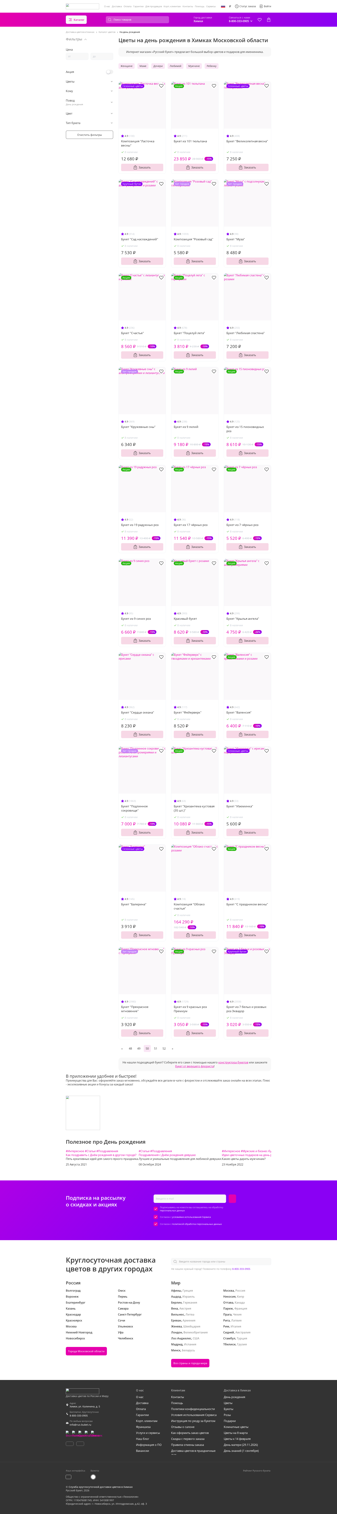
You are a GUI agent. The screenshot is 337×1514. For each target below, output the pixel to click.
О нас (107, 6)
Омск (121, 1290)
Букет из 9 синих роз (136, 619)
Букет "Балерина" (133, 904)
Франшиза (143, 1427)
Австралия (242, 1332)
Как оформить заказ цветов (190, 1433)
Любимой (175, 66)
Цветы (228, 1403)
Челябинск (125, 1338)
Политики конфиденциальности (193, 1409)
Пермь (122, 1296)
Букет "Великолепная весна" (247, 141)
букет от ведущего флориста (194, 1066)
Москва (71, 1326)
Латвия (236, 1320)
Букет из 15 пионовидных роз (245, 429)
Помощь (199, 6)
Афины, (176, 1290)
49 (138, 1048)
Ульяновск (125, 1326)
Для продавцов (153, 6)
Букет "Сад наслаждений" (139, 239)
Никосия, (229, 1296)
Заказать (145, 167)
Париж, (228, 1308)
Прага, (227, 1314)
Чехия (237, 1314)
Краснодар (73, 1314)
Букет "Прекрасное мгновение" (134, 1009)
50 (147, 1048)
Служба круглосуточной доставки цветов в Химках (101, 1487)
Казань (71, 1308)
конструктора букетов (233, 1062)
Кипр (240, 1296)
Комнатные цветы (236, 1427)
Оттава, (228, 1302)
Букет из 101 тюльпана (190, 141)
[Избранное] (259, 19)
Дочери (158, 66)
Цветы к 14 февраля (237, 1439)
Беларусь (188, 1350)
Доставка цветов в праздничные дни (193, 1453)
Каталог (79, 19)
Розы (227, 1415)
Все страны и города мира (190, 1363)
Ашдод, (176, 1296)
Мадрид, (177, 1344)
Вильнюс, (178, 1314)
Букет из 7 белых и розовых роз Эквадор (246, 1009)
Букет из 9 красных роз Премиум (190, 1009)
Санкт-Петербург (130, 1314)
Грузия (242, 1344)
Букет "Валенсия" (239, 712)
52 (164, 1048)
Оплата (127, 6)
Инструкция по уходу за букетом (193, 1421)
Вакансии (142, 1451)
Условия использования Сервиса (194, 1415)
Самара (123, 1308)
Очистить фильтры (89, 134)
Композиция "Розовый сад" (193, 239)
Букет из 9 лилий (186, 427)
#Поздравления (107, 1151)
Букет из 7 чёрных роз (242, 525)
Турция (242, 1338)
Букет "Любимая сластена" (245, 333)
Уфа (120, 1332)
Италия (236, 1326)
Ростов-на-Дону (129, 1302)
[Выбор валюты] (230, 6)
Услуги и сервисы (148, 1433)
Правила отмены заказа (187, 1445)
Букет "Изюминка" (239, 806)
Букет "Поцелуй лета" (189, 333)
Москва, (229, 1290)
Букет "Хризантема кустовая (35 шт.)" (194, 808)
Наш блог (142, 1439)
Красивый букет (185, 619)
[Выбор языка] (223, 6)
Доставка (117, 6)
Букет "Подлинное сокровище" (134, 808)
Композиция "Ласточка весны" (137, 143)
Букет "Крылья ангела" (242, 619)
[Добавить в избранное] (161, 86)
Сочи (121, 1320)
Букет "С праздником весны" (247, 904)
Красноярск (74, 1320)
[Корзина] (268, 19)
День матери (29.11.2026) (241, 1445)
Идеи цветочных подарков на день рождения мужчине (259, 1155)
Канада (240, 1302)
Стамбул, (229, 1338)
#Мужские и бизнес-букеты (259, 1151)
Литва (190, 1314)
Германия (190, 1302)
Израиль (188, 1296)
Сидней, (229, 1332)
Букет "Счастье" (132, 333)
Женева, (177, 1326)
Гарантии (138, 6)
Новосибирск (75, 1338)
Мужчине (194, 66)
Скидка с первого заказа (187, 1439)
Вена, (175, 1308)
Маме (143, 66)
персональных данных (172, 1210)
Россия (240, 1290)
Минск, (176, 1350)
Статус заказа (247, 6)
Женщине (127, 66)
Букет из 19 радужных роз (139, 525)
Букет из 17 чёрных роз (190, 525)
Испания (190, 1344)
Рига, (226, 1320)
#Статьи (90, 1151)
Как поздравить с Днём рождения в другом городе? (101, 1155)
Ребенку (211, 66)
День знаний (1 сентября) (241, 1451)
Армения (189, 1320)
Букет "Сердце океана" (137, 712)
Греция (188, 1290)
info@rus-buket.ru (80, 1424)
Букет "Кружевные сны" (138, 427)
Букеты (228, 1409)
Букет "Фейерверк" (187, 712)
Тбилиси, (229, 1344)
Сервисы (211, 6)
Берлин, (176, 1302)
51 (155, 1048)
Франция (240, 1308)
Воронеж (72, 1296)
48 (130, 1048)
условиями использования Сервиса (191, 1217)
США (196, 1338)
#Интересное (75, 1151)
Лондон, (177, 1332)
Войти (267, 6)
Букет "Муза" (235, 239)
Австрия (185, 1308)
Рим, (226, 1326)
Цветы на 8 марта (236, 1433)
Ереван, (176, 1320)
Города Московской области (86, 1351)
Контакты (188, 6)
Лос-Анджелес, (181, 1338)
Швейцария (191, 1326)
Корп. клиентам (172, 6)
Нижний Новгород (79, 1332)
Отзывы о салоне (182, 1427)
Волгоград (73, 1290)
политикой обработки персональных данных (197, 1224)
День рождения (234, 1397)
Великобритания (195, 1332)
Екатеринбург (75, 1302)
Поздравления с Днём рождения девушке (167, 1155)
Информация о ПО (148, 1445)
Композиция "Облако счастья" (189, 906)
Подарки (230, 1421)
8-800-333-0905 (241, 1269)
